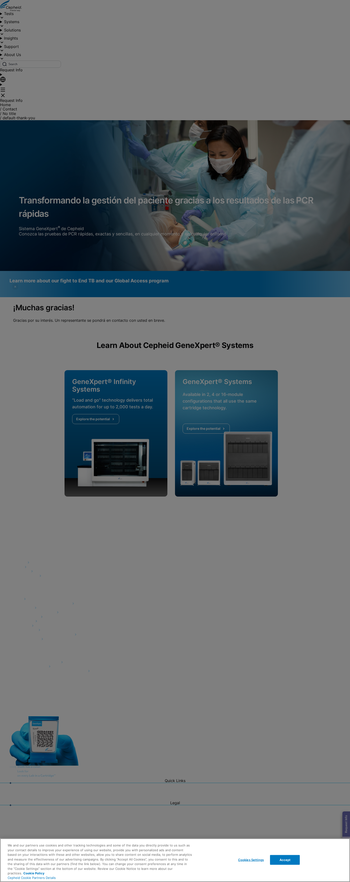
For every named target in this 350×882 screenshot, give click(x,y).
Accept (285, 859)
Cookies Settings (251, 859)
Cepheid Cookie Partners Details (32, 878)
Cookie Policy (34, 873)
